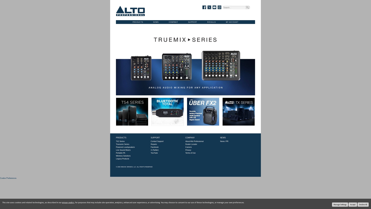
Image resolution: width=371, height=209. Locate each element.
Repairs (154, 144)
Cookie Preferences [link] (8, 178)
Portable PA (120, 153)
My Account (232, 22)
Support (192, 22)
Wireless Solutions (123, 156)
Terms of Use (190, 153)
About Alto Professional (194, 141)
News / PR (224, 141)
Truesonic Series (122, 144)
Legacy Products (122, 159)
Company (173, 22)
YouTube (154, 153)
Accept (352, 204)
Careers (188, 147)
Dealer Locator (191, 144)
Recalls (211, 22)
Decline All (363, 204)
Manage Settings (340, 204)
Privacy (188, 150)
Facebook (155, 147)
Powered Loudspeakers (125, 147)
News (156, 22)
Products (138, 22)
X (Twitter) (155, 150)
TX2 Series (120, 141)
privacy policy (68, 202)
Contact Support (157, 141)
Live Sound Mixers (123, 150)
